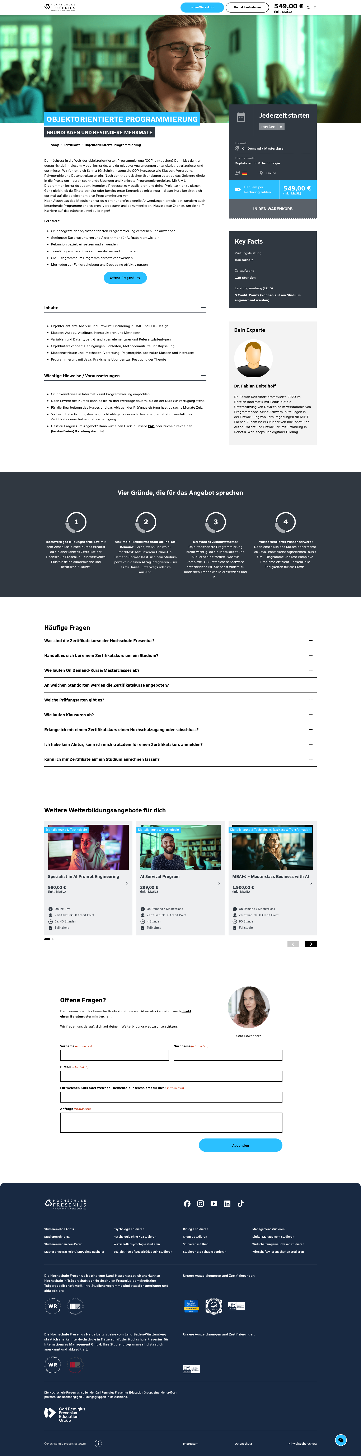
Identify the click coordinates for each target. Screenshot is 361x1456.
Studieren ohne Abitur (59, 1229)
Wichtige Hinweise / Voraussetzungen (82, 375)
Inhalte (51, 307)
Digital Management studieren (273, 1236)
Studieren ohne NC (57, 1236)
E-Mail (74, 1066)
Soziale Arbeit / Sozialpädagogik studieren (143, 1251)
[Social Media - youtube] (214, 1203)
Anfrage (75, 1108)
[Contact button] (341, 1440)
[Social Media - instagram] (200, 1203)
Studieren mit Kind (195, 1244)
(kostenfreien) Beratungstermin (77, 431)
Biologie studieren (195, 1229)
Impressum (190, 1443)
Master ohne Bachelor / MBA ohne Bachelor (74, 1251)
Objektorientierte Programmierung (113, 144)
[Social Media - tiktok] (240, 1203)
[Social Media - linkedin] (227, 1203)
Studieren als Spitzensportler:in (204, 1251)
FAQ (151, 425)
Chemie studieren (195, 1236)
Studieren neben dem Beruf (63, 1244)
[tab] (47, 939)
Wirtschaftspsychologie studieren (137, 1244)
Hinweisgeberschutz (303, 1443)
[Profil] (315, 7)
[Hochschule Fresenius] (59, 7)
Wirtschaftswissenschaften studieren (278, 1251)
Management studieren (268, 1229)
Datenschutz (243, 1443)
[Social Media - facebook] (187, 1203)
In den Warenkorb (273, 208)
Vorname (76, 1045)
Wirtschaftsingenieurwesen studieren (278, 1244)
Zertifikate (72, 144)
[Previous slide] (293, 944)
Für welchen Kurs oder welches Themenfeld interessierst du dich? (122, 1087)
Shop (55, 144)
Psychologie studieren (129, 1229)
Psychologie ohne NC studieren (135, 1236)
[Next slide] (311, 944)
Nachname (191, 1045)
